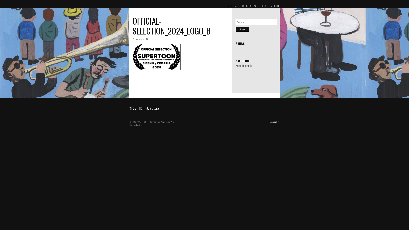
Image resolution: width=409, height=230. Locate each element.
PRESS (263, 6)
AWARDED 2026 (249, 6)
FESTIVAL (232, 6)
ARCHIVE (275, 6)
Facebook (273, 122)
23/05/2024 (139, 39)
